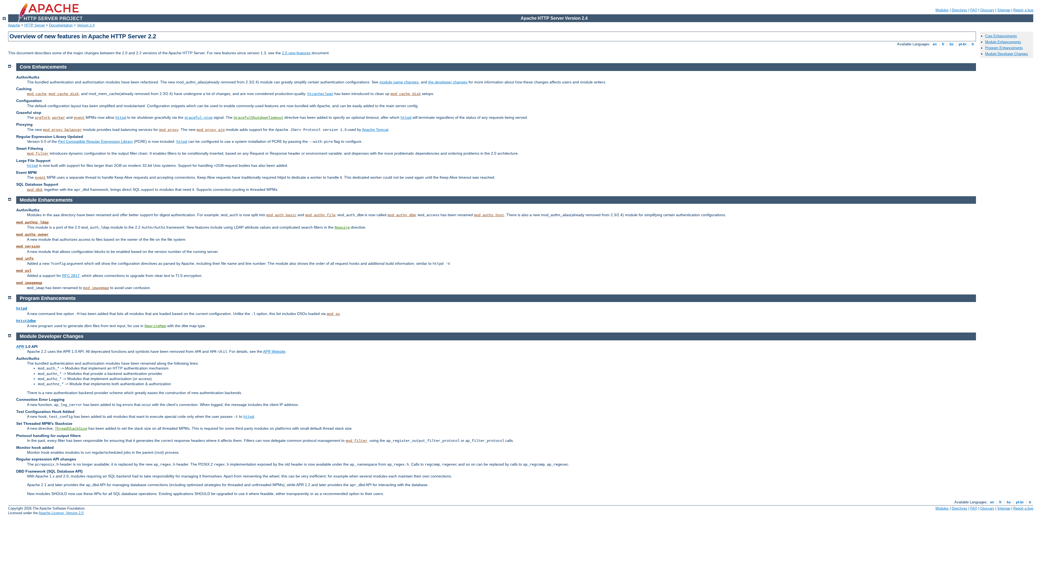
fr (943, 44)
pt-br (963, 44)
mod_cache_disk (64, 94)
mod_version (28, 246)
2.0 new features (296, 53)
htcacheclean (320, 94)
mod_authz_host (489, 215)
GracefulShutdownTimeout (258, 118)
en (935, 44)
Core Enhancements (1001, 36)
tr (973, 44)
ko (951, 44)
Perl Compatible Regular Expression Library (95, 141)
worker (58, 118)
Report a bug (1023, 10)
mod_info (24, 258)
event (79, 118)
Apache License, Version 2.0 (61, 513)
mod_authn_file (320, 215)
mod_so (333, 314)
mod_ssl (23, 271)
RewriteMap (155, 326)
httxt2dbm (26, 321)
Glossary (987, 10)
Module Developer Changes (1006, 54)
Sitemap (1003, 10)
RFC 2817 (71, 275)
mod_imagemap (29, 283)
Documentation (61, 25)
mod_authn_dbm (402, 215)
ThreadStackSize (71, 428)
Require (342, 227)
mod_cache (36, 94)
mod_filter (38, 153)
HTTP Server (34, 25)
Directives (959, 10)
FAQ (973, 10)
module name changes (399, 82)
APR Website (274, 351)
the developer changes (447, 82)
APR (20, 346)
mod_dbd (34, 190)
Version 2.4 (86, 25)
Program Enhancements (1004, 48)
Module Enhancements (1003, 42)
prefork (42, 118)
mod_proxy (169, 130)
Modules (942, 10)
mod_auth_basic (281, 215)
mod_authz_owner (32, 234)
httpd (120, 118)
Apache (14, 25)
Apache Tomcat (375, 129)
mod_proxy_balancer (62, 130)
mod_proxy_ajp (211, 130)
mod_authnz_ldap (32, 222)
